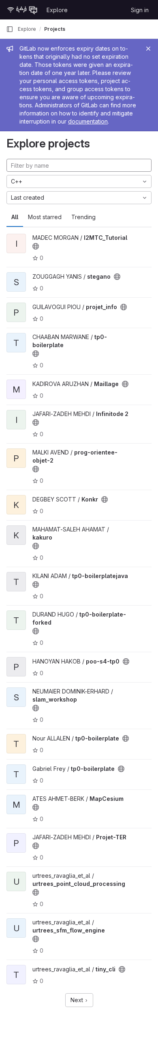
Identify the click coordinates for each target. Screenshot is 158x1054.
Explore (57, 9)
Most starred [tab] (45, 216)
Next (77, 999)
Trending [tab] (83, 216)
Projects (54, 29)
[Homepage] (22, 9)
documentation (88, 121)
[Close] (148, 48)
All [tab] (14, 216)
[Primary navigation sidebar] (9, 29)
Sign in (140, 9)
